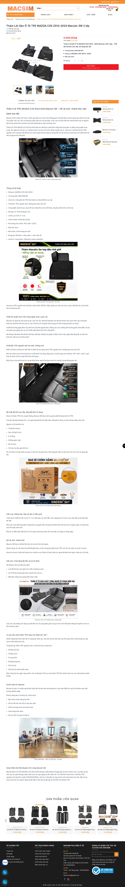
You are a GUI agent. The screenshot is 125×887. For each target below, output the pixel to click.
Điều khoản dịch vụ (41, 864)
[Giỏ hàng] (117, 10)
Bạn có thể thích (101, 102)
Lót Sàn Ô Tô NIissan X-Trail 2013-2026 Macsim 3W (24, 829)
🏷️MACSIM (85, 827)
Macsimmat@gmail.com (71, 875)
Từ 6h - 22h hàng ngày (98, 7)
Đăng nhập (106, 2)
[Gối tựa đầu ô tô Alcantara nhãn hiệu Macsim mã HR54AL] (97, 120)
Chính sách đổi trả (41, 856)
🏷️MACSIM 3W (17, 827)
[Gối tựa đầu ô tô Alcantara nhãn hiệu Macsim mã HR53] (97, 109)
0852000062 (113, 7)
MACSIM (105, 107)
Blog (110, 14)
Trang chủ (46, 14)
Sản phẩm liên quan (62, 799)
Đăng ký (116, 2)
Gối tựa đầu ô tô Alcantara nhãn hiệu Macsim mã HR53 (108, 109)
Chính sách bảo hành (42, 859)
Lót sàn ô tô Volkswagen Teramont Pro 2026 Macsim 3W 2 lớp (95, 829)
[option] (34, 60)
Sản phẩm (68, 14)
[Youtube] (68, 879)
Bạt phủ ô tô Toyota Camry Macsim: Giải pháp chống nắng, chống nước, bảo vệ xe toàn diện (110, 130)
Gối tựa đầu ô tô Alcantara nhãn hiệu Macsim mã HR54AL (109, 120)
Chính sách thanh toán (42, 854)
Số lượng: (66, 60)
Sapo (80, 885)
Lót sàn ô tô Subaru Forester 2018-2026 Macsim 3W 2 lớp (48, 829)
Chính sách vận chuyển (42, 851)
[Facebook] (64, 879)
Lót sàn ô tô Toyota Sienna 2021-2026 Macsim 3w (69, 829)
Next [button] (119, 820)
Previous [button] (5, 820)
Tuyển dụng (10, 856)
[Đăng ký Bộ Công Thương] (103, 870)
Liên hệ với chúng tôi (13, 859)
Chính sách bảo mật (41, 862)
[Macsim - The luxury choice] (20, 8)
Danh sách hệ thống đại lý (15, 862)
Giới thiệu (91, 14)
